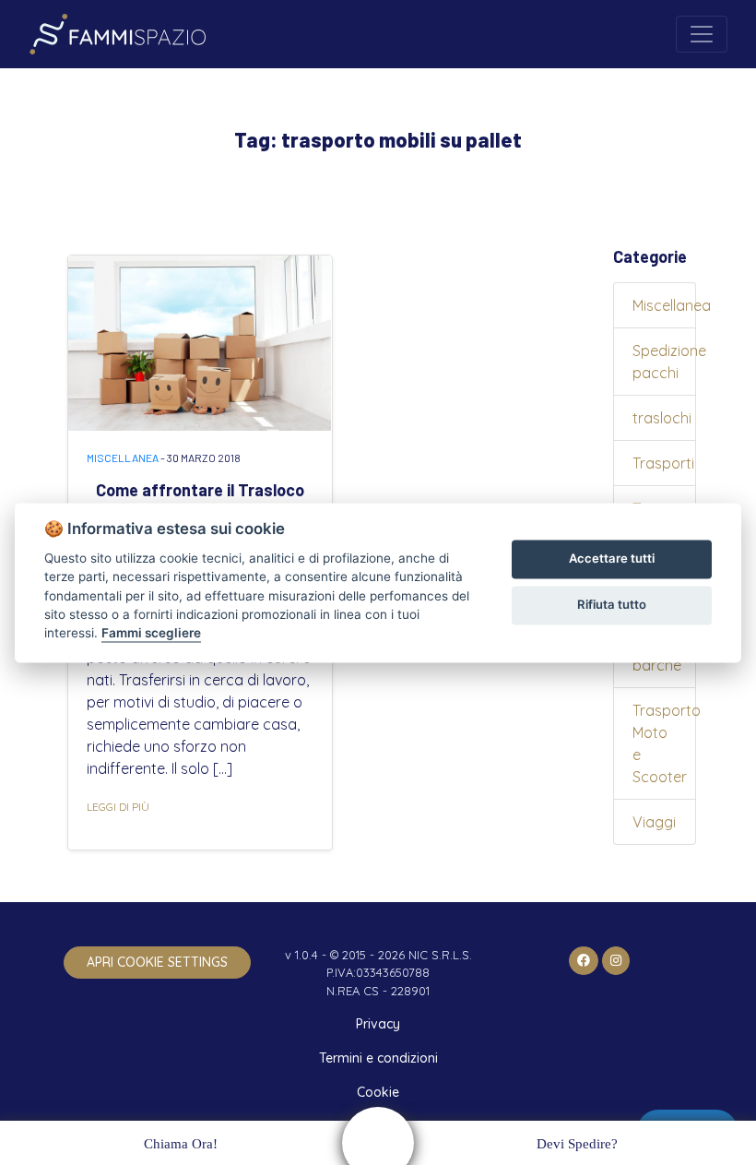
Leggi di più (118, 807)
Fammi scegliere (151, 633)
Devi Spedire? (577, 1143)
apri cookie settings (157, 962)
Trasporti (663, 463)
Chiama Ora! (181, 1143)
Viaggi (654, 822)
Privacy (378, 1024)
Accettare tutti (612, 559)
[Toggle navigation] (701, 34)
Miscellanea (123, 457)
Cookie (378, 1092)
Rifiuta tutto (611, 605)
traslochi (661, 418)
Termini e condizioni (378, 1058)
